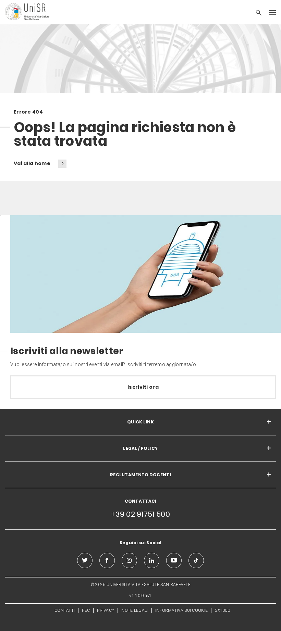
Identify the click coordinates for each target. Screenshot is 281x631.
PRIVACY (105, 610)
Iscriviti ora (143, 387)
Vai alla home (32, 163)
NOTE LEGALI (134, 610)
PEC (86, 610)
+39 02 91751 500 (140, 514)
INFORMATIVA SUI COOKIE (181, 610)
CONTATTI (64, 610)
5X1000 (222, 610)
